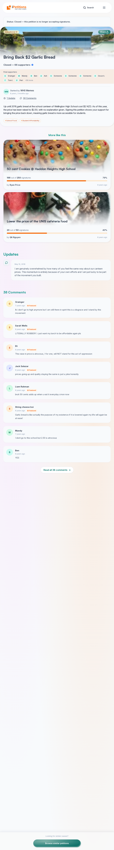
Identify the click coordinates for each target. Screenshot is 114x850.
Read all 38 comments (57, 470)
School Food (11, 121)
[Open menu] (104, 8)
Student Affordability (30, 121)
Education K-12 (11, 32)
